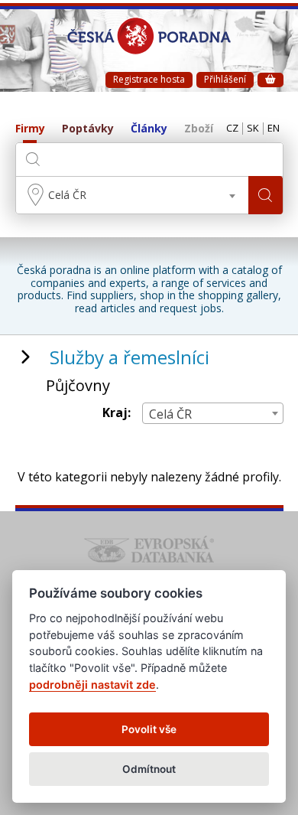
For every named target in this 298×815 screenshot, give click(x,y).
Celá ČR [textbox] (67, 194)
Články (149, 128)
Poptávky (88, 128)
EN (273, 128)
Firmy (30, 128)
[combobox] (132, 195)
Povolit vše (149, 729)
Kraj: (116, 413)
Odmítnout (149, 769)
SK (253, 128)
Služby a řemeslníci (129, 357)
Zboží (198, 128)
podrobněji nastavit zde (92, 684)
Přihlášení (225, 79)
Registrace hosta (149, 79)
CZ (232, 128)
